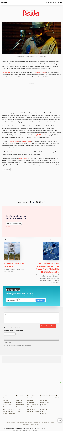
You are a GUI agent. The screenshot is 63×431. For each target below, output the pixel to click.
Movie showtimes (21, 407)
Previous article (10, 240)
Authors (5, 400)
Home (8, 422)
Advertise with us (38, 422)
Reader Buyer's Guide (9, 413)
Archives (5, 398)
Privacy (52, 422)
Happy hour (30, 407)
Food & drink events (33, 404)
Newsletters (43, 398)
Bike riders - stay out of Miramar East (14, 265)
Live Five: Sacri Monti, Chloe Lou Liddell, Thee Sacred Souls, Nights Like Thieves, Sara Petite (47, 267)
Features (5, 395)
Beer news (30, 400)
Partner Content (8, 411)
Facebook (44, 404)
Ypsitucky (14, 152)
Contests (19, 402)
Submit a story (44, 402)
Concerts (19, 400)
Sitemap (46, 422)
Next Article (54, 240)
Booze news (30, 402)
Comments (6, 169)
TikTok (43, 411)
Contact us (28, 422)
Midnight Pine (14, 141)
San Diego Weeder (54, 398)
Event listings (20, 404)
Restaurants (31, 409)
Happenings (19, 395)
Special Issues (7, 404)
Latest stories (7, 402)
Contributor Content (9, 409)
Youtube (43, 413)
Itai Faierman (6, 72)
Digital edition (35, 424)
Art (17, 398)
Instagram (44, 409)
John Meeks (23, 158)
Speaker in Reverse (40, 72)
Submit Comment (46, 326)
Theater (18, 409)
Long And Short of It (40, 135)
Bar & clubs (30, 398)
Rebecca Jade (26, 141)
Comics (5, 407)
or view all (9, 227)
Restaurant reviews (33, 411)
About (13, 422)
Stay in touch (44, 395)
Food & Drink (31, 395)
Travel (18, 411)
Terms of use (25, 424)
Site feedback (44, 400)
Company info (53, 395)
